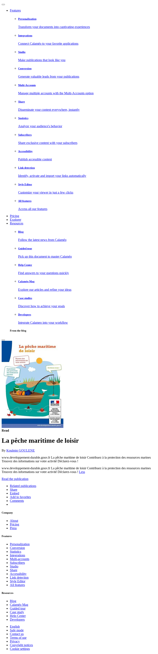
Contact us (17, 634)
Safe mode (17, 630)
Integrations (17, 555)
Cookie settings (20, 648)
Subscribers (17, 562)
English (15, 626)
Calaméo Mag (19, 604)
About (14, 520)
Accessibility (18, 574)
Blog (13, 601)
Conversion (17, 548)
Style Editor (17, 581)
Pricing (14, 216)
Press (13, 528)
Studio (14, 566)
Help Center (18, 616)
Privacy (15, 641)
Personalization (20, 544)
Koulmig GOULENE (20, 450)
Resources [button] (16, 223)
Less (82, 472)
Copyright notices (21, 645)
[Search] (3, 340)
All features (17, 585)
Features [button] (15, 10)
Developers (17, 619)
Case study (17, 612)
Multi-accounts (19, 559)
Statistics (15, 551)
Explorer (15, 219)
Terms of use (18, 637)
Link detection (19, 577)
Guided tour (18, 608)
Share (13, 570)
